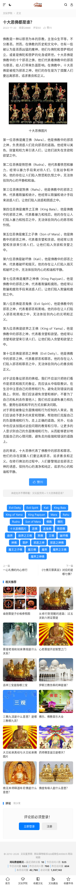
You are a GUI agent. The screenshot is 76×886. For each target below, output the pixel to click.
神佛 (14, 542)
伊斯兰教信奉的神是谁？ (54, 685)
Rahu (66, 514)
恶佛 (34, 528)
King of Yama (14, 514)
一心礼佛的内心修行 (15, 569)
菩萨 (25, 542)
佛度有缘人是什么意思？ (54, 788)
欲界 (10, 535)
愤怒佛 (61, 528)
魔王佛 (32, 549)
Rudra (16, 521)
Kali (46, 507)
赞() (47, 27)
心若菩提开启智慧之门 (52, 649)
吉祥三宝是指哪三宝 (15, 685)
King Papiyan (36, 514)
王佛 (51, 535)
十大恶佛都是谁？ (18, 22)
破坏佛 (64, 535)
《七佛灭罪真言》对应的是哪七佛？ (56, 572)
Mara (54, 514)
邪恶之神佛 (57, 542)
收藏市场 (68, 881)
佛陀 (60, 521)
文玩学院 (7, 13)
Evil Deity (15, 507)
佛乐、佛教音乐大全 (51, 716)
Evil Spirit (32, 507)
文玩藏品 (53, 881)
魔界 (44, 549)
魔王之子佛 (15, 549)
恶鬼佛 (47, 528)
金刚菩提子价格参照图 (16, 613)
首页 (7, 881)
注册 (49, 826)
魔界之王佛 (59, 549)
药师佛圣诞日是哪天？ (52, 752)
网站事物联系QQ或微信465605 (50, 854)
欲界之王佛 (25, 535)
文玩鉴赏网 (38, 5)
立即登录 (29, 826)
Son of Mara (33, 521)
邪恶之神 (39, 542)
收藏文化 (38, 881)
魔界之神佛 (37, 556)
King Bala (60, 507)
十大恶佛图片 (18, 528)
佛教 (49, 521)
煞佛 (40, 535)
